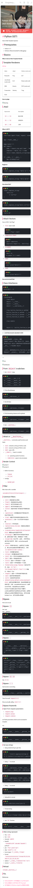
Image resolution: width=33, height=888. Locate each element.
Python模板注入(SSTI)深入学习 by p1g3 (15, 883)
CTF (30, 26)
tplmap (4, 66)
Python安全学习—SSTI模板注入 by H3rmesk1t (17, 880)
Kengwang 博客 (10, 2)
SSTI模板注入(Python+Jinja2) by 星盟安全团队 (17, 885)
